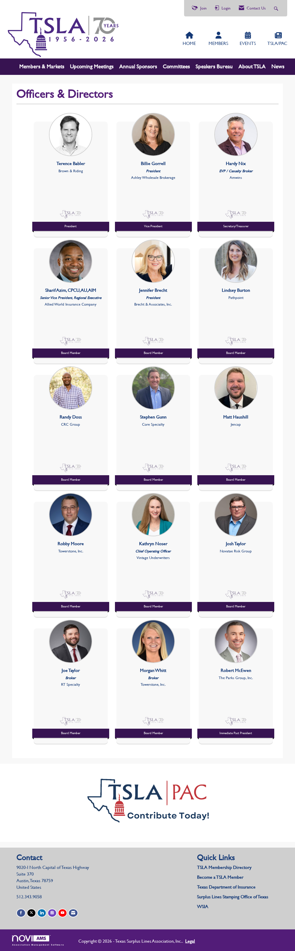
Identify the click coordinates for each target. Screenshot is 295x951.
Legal (190, 941)
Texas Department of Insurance (227, 887)
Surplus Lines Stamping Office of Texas (232, 896)
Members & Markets (41, 66)
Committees (176, 66)
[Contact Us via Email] (73, 913)
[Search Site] (276, 8)
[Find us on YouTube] (62, 913)
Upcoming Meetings (92, 66)
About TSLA (252, 66)
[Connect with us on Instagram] (52, 913)
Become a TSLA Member (220, 877)
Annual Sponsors (138, 66)
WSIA (202, 906)
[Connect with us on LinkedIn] (41, 913)
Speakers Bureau (214, 66)
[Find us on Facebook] (21, 913)
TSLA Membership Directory (224, 867)
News (277, 66)
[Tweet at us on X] (31, 913)
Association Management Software (38, 945)
